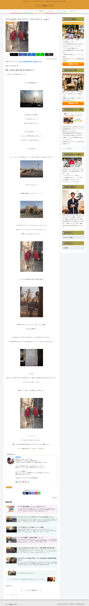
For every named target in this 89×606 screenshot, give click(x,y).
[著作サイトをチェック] (16, 482)
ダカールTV (76, 181)
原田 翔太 (18, 457)
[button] (49, 54)
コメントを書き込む (31, 590)
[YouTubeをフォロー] (26, 482)
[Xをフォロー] (19, 482)
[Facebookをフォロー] (21, 482)
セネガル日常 (9, 487)
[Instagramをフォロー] (23, 482)
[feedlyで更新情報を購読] (28, 482)
